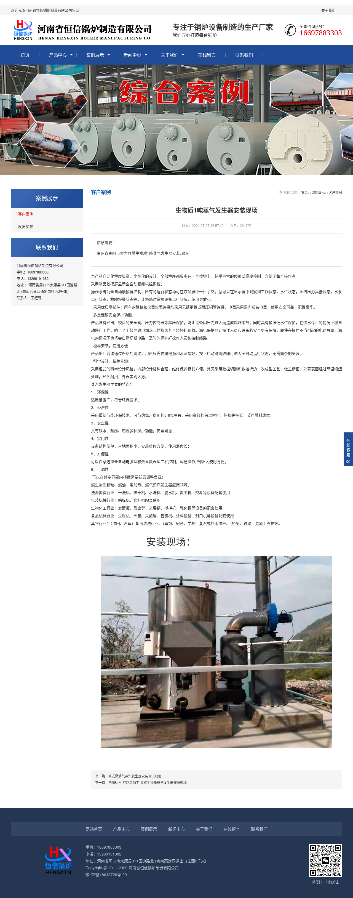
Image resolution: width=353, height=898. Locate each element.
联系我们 (244, 55)
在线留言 (207, 55)
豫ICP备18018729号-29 (106, 874)
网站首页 (93, 829)
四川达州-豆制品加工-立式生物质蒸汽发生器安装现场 (147, 782)
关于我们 (328, 10)
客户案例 (25, 214)
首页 (25, 55)
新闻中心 (132, 55)
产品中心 (58, 55)
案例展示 (95, 55)
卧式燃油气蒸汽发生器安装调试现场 (134, 776)
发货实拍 (25, 226)
